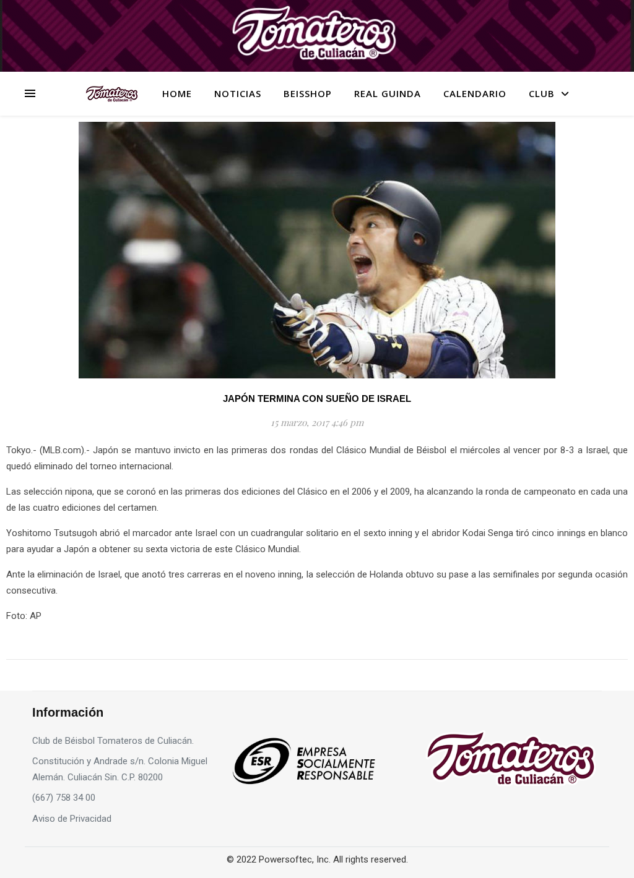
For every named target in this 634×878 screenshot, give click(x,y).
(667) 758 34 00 (63, 797)
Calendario (474, 93)
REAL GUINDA (387, 93)
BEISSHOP (308, 93)
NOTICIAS (237, 93)
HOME (177, 93)
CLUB (542, 93)
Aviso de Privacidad (71, 818)
